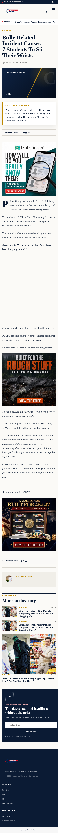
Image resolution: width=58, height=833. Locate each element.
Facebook (9, 132)
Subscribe (31, 731)
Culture (6, 30)
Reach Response (34, 830)
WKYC (21, 245)
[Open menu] (53, 11)
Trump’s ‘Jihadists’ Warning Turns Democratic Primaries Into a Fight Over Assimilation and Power (35, 22)
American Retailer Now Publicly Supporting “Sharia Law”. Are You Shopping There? (36, 614)
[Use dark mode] (53, 2)
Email (16, 132)
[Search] (47, 11)
